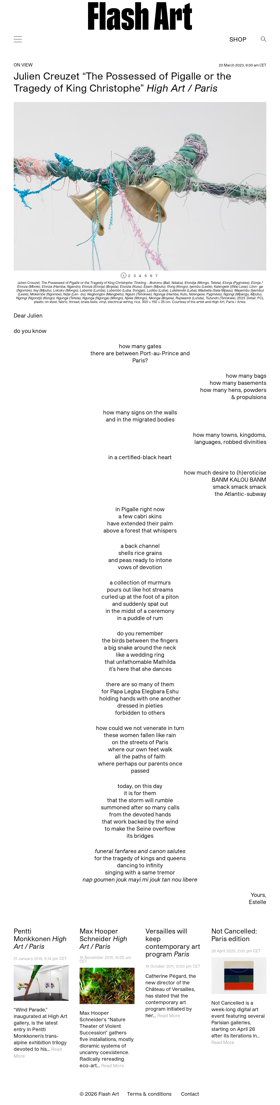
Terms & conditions (149, 1094)
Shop (237, 39)
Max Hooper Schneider (103, 938)
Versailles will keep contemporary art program (172, 942)
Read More (112, 1065)
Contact (190, 1094)
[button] (203, 203)
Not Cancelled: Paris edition (234, 935)
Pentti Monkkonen (40, 938)
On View (23, 64)
